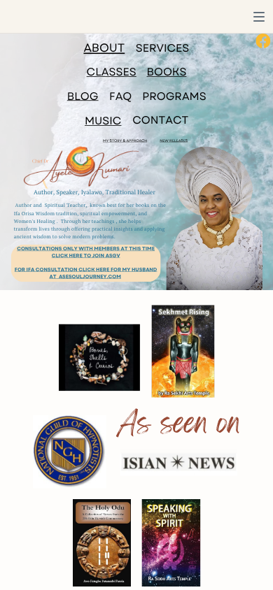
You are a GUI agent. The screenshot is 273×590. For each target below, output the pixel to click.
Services (163, 48)
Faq (120, 96)
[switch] (259, 16)
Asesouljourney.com (90, 276)
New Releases (174, 141)
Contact (160, 120)
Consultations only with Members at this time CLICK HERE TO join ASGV (86, 252)
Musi (99, 121)
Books (167, 72)
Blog (83, 96)
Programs (174, 96)
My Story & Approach (125, 141)
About (104, 47)
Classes (111, 72)
